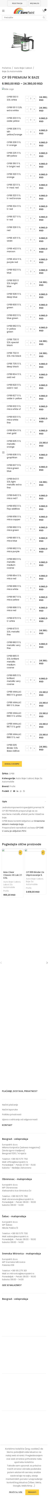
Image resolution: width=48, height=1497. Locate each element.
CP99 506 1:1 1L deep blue (14, 295)
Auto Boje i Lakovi (23, 67)
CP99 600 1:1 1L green (14, 306)
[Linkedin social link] (17, 791)
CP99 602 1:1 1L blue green (14, 317)
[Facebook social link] (10, 791)
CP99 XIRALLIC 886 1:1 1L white (14, 715)
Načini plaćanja (10, 1104)
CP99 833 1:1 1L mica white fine (14, 419)
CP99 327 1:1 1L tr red (14, 218)
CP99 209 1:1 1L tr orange (14, 144)
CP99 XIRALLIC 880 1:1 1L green (14, 693)
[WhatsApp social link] (20, 791)
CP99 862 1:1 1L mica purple (14, 550)
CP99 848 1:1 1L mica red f (14, 497)
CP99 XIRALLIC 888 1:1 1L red (14, 736)
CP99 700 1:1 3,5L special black (13, 342)
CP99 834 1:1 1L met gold (14, 432)
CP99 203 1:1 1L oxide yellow (14, 119)
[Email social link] (14, 791)
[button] (20, 852)
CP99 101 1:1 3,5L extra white (14, 109)
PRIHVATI (32, 1492)
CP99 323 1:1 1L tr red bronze (14, 197)
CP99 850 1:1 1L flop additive (14, 507)
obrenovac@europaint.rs (20, 1199)
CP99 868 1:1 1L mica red (14, 609)
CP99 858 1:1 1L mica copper (14, 518)
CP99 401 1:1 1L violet (14, 239)
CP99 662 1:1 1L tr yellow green (14, 329)
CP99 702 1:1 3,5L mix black (14, 354)
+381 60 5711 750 (19, 1158)
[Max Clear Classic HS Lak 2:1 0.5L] (12, 859)
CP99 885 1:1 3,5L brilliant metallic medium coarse (13, 662)
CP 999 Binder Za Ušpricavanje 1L (35, 874)
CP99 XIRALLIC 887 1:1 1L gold (14, 725)
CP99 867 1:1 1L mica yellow (14, 598)
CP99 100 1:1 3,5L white (12, 98)
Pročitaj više (16, 1492)
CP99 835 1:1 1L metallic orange (14, 444)
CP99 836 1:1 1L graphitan (14, 456)
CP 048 (39, 827)
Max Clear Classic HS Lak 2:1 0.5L (12, 875)
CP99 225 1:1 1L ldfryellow (14, 154)
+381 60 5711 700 (19, 1233)
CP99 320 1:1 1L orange (14, 176)
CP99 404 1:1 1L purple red (14, 261)
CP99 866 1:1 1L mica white (14, 588)
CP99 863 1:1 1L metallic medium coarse (14, 563)
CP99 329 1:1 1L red (14, 229)
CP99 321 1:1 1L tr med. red (13, 186)
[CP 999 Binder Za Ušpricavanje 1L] (35, 859)
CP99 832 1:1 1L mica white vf (14, 408)
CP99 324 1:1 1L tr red (14, 207)
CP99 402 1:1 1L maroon (14, 250)
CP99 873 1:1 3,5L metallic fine (13, 631)
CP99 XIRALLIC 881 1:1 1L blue (14, 704)
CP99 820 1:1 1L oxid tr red (14, 386)
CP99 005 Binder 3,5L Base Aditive (13, 748)
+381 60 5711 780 (19, 1196)
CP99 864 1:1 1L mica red (14, 577)
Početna (6, 67)
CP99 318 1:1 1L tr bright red (13, 165)
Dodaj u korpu (12, 764)
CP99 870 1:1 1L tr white (14, 620)
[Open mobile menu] (3, 10)
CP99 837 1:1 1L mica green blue (14, 468)
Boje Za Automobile (12, 71)
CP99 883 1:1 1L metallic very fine (14, 645)
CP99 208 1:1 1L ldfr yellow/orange (14, 131)
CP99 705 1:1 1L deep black (14, 365)
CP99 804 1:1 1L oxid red (14, 376)
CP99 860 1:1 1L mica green (14, 529)
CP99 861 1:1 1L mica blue (13, 539)
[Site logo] (24, 10)
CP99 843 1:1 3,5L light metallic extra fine (14, 483)
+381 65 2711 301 (19, 1270)
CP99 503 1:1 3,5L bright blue (13, 283)
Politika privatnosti (11, 1114)
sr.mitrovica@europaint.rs (20, 1273)
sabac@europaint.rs (17, 1236)
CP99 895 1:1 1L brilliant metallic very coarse (14, 680)
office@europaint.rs (17, 1162)
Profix (12, 786)
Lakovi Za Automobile (9, 886)
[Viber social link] (24, 791)
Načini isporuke (10, 1109)
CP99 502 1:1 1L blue (14, 271)
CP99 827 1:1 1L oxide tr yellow (14, 397)
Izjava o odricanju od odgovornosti (19, 1119)
